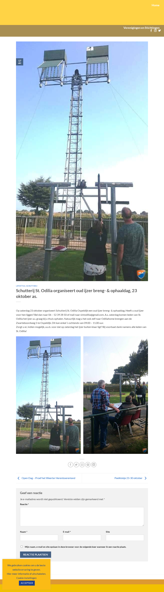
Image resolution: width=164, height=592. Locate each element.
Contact (156, 50)
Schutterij (31, 286)
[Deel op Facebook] (70, 464)
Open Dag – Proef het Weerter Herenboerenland (48, 477)
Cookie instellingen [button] (26, 577)
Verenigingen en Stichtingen (141, 27)
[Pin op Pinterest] (87, 464)
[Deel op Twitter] (76, 464)
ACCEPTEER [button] (27, 583)
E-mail (67, 531)
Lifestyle (20, 286)
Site (108, 531)
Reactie (24, 504)
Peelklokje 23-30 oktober (129, 477)
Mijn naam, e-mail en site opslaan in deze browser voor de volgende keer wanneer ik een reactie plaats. (75, 546)
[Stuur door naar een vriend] (82, 464)
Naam (23, 531)
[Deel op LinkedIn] (93, 464)
